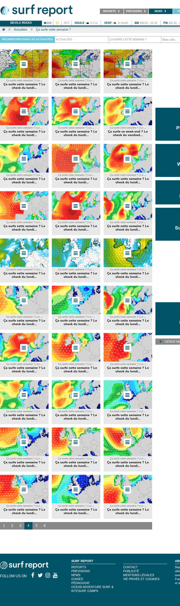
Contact (130, 567)
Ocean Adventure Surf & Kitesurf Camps (92, 589)
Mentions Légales (138, 575)
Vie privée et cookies (141, 579)
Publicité (131, 571)
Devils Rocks (21, 22)
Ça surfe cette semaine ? (53, 29)
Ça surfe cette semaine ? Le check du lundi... (24, 85)
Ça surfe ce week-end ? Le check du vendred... (128, 133)
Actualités (20, 29)
